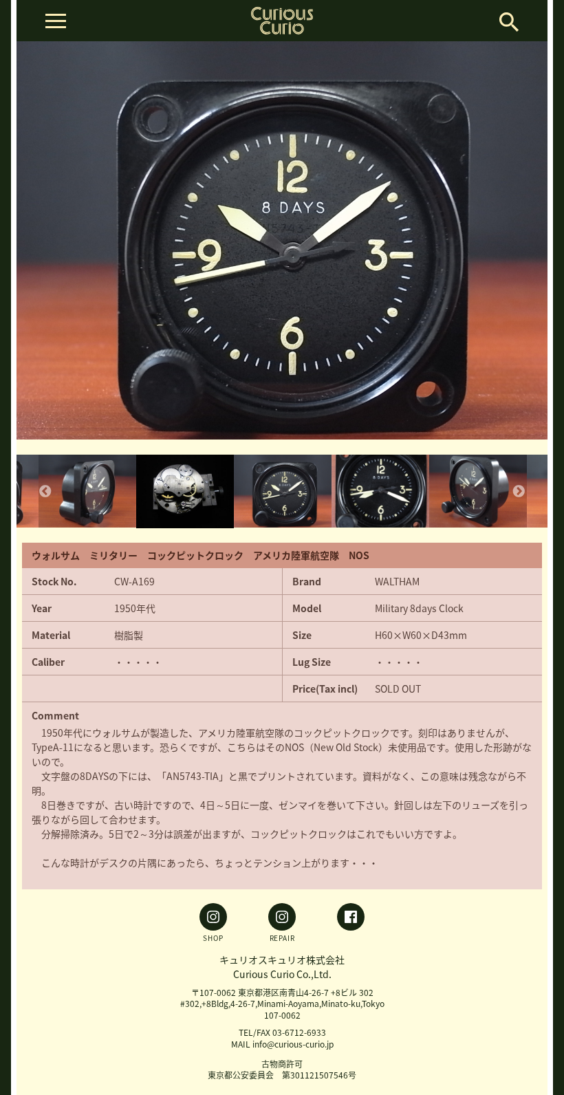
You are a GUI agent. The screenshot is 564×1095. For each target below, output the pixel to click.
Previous (45, 492)
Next (518, 492)
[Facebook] (351, 922)
